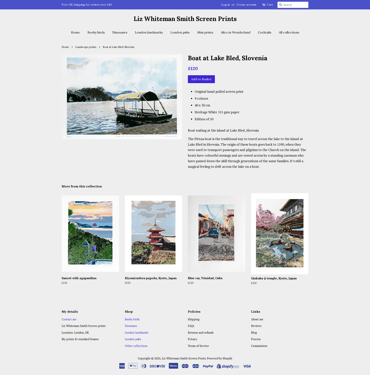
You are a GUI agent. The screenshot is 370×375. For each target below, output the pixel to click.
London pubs (180, 32)
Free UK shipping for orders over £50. (87, 4)
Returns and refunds (201, 332)
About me (257, 319)
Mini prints (205, 32)
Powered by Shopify (219, 358)
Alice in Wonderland (235, 32)
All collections (289, 32)
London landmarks (149, 32)
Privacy (192, 339)
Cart (270, 4)
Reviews (256, 326)
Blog (254, 332)
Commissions (259, 346)
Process (256, 339)
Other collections (136, 346)
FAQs (191, 326)
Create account (246, 4)
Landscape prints (85, 46)
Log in (225, 4)
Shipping (193, 319)
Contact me (69, 319)
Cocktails (264, 32)
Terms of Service (198, 346)
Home (75, 32)
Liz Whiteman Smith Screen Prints (185, 19)
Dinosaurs (119, 32)
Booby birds (96, 32)
